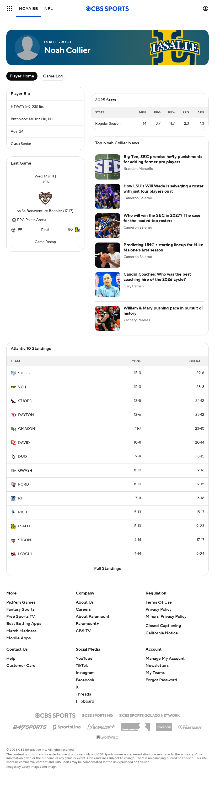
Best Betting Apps (23, 623)
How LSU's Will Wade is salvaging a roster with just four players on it (163, 188)
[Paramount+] (101, 725)
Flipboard (85, 701)
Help (10, 658)
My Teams (155, 672)
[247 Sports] (30, 726)
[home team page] (45, 196)
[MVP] (164, 725)
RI (20, 498)
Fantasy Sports (20, 609)
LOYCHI (25, 554)
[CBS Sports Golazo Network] (149, 715)
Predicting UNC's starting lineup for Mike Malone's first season (163, 247)
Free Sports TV (20, 616)
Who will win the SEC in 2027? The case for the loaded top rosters (161, 218)
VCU (22, 387)
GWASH (25, 470)
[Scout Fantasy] (190, 726)
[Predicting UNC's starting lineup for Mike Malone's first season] (107, 255)
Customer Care (20, 665)
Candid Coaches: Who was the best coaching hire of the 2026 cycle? (157, 277)
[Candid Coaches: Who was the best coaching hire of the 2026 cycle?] (107, 284)
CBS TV (83, 631)
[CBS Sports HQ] (97, 715)
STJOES (24, 401)
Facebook (85, 680)
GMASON (26, 429)
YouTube (84, 658)
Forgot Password (161, 680)
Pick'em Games (20, 602)
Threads (83, 694)
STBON (24, 540)
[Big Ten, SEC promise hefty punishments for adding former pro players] (107, 167)
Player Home (22, 76)
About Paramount (92, 616)
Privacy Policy (158, 609)
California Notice (162, 633)
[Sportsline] (67, 726)
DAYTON (26, 415)
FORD (23, 484)
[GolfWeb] (107, 737)
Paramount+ (87, 623)
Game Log (53, 76)
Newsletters (157, 665)
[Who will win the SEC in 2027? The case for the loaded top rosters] (107, 225)
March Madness (21, 631)
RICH (22, 512)
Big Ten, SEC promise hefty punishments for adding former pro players (162, 159)
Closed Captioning (163, 625)
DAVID (24, 442)
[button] (9, 8)
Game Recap (45, 242)
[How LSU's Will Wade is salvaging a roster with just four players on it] (107, 196)
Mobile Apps (18, 638)
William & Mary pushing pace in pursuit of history (163, 311)
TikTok (82, 665)
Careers (83, 609)
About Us (85, 602)
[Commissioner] (135, 725)
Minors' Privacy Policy (166, 616)
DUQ (22, 456)
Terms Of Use (159, 602)
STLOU (24, 373)
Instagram (85, 672)
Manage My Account (165, 658)
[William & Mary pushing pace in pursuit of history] (107, 318)
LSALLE (24, 526)
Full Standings (107, 568)
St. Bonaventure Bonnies (42, 211)
